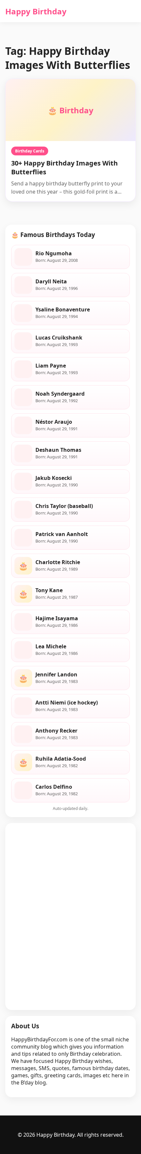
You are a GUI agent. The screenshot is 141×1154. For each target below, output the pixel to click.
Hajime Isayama (56, 618)
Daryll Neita (51, 281)
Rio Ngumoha (53, 253)
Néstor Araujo (53, 422)
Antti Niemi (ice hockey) (66, 702)
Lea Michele (50, 646)
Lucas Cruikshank (58, 337)
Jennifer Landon (56, 674)
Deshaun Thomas (58, 450)
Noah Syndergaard (60, 393)
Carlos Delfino (53, 786)
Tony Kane (49, 590)
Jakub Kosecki (53, 478)
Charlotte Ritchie (57, 562)
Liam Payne (50, 365)
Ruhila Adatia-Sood (60, 758)
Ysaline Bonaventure (62, 309)
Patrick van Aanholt (61, 534)
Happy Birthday (36, 11)
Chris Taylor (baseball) (64, 506)
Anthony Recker (56, 730)
